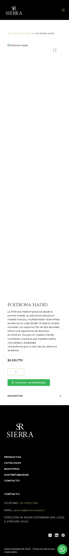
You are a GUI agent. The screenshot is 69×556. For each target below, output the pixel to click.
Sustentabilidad (16, 474)
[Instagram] (50, 535)
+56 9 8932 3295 (28, 503)
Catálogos (12, 462)
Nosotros (11, 468)
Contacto (12, 480)
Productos (12, 457)
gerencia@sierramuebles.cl (29, 510)
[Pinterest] (63, 535)
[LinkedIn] (56, 535)
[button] (35, 382)
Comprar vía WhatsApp (30, 382)
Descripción (15, 396)
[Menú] (63, 10)
